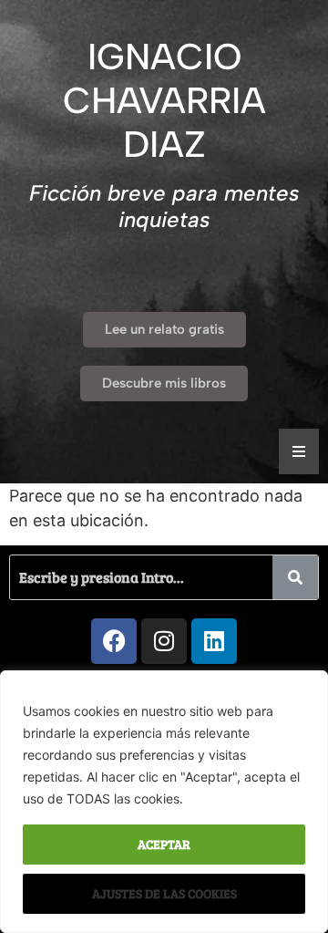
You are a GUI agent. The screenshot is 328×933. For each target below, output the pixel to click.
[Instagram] (164, 641)
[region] (164, 801)
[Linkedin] (214, 641)
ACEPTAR (164, 844)
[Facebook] (114, 641)
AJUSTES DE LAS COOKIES (164, 893)
